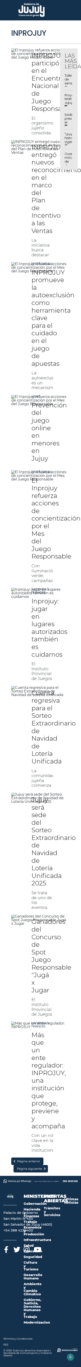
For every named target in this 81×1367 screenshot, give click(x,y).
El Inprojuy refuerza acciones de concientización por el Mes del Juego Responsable (56, 518)
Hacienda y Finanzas (40, 591)
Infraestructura (37, 1240)
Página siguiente (29, 1168)
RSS (5, 1344)
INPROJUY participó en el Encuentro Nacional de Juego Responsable (51, 82)
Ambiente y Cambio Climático (33, 1289)
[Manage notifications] (70, 1357)
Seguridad (33, 1257)
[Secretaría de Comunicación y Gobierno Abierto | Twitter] (16, 1249)
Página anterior (28, 1161)
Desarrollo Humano (33, 1276)
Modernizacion (37, 1322)
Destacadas (41, 264)
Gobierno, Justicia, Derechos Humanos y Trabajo (32, 1308)
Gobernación (35, 1203)
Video (36, 396)
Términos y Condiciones (17, 1338)
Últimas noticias (71, 1201)
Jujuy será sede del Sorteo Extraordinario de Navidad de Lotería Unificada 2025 (54, 841)
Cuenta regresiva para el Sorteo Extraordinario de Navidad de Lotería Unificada (54, 727)
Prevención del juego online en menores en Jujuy (49, 431)
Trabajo (30, 1222)
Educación (33, 1251)
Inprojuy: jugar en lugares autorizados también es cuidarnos (49, 627)
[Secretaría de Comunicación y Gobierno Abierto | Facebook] (6, 1249)
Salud (29, 1245)
